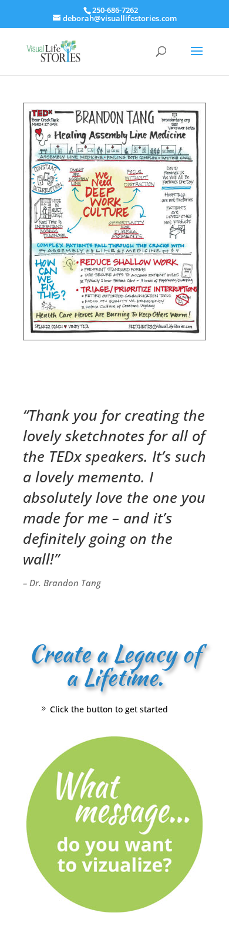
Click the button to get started (109, 709)
